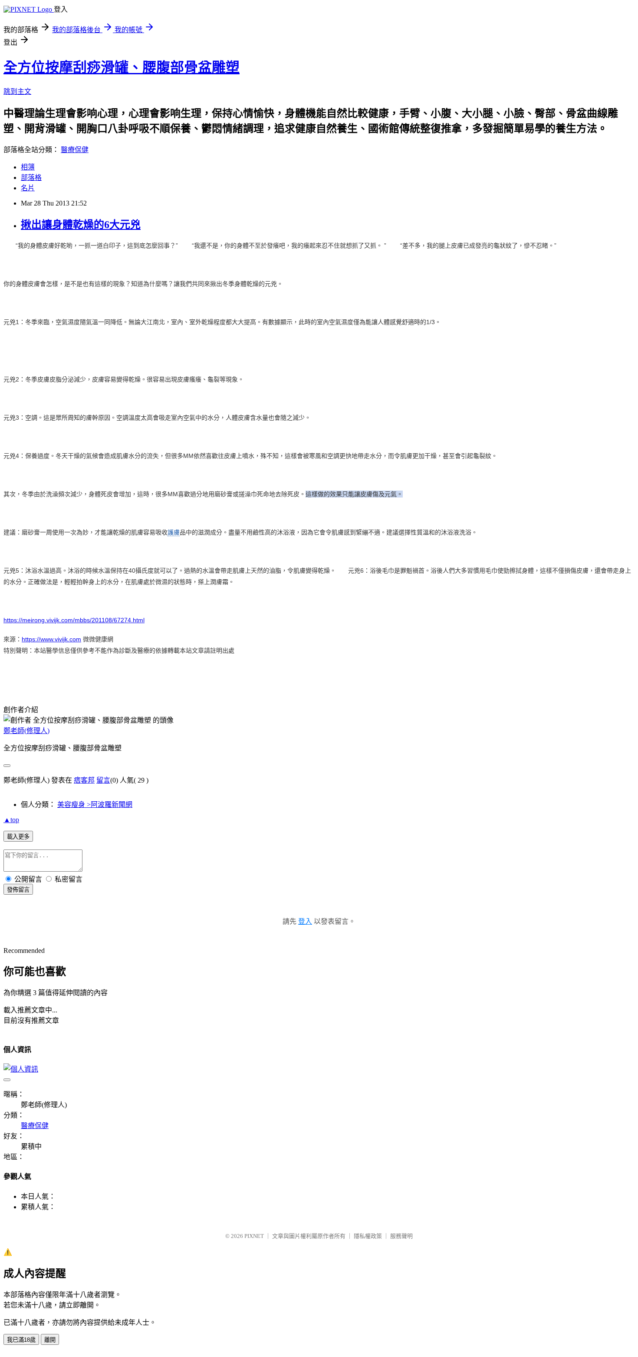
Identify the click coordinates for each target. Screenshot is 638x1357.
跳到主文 (17, 91)
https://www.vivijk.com (51, 639)
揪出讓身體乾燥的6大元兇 (81, 224)
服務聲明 (401, 1236)
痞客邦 (84, 780)
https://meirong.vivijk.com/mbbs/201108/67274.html (74, 620)
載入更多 (18, 836)
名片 (28, 188)
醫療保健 (75, 149)
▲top (11, 819)
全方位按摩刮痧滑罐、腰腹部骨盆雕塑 (121, 67)
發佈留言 (18, 889)
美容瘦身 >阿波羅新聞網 (94, 804)
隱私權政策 (368, 1236)
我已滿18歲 (21, 1340)
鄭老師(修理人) (26, 730)
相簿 (28, 167)
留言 (103, 780)
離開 (50, 1340)
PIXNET (254, 1236)
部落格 (31, 177)
